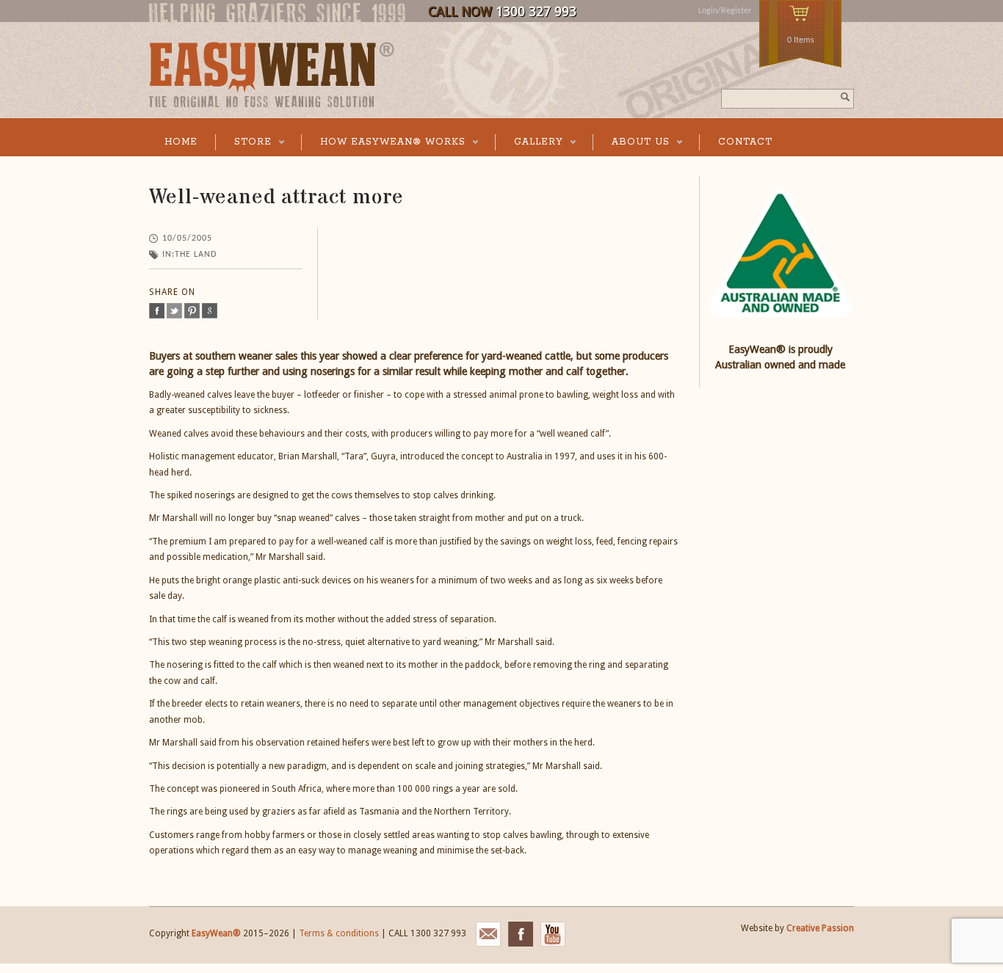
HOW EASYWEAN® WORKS (383, 143)
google (209, 310)
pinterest (192, 310)
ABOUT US (631, 143)
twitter (174, 310)
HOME (181, 141)
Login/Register (724, 11)
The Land (196, 254)
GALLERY (529, 143)
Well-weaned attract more (276, 197)
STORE (243, 143)
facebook (156, 310)
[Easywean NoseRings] (271, 105)
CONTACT (745, 141)
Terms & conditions (339, 933)
